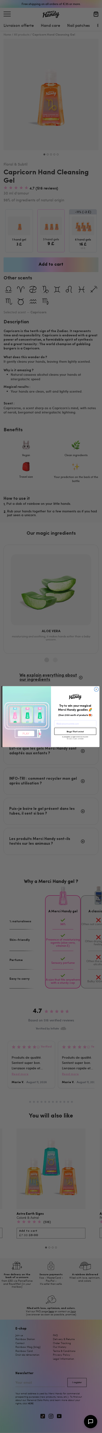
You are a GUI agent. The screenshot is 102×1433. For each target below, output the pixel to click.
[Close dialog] (96, 689)
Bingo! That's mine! (75, 731)
